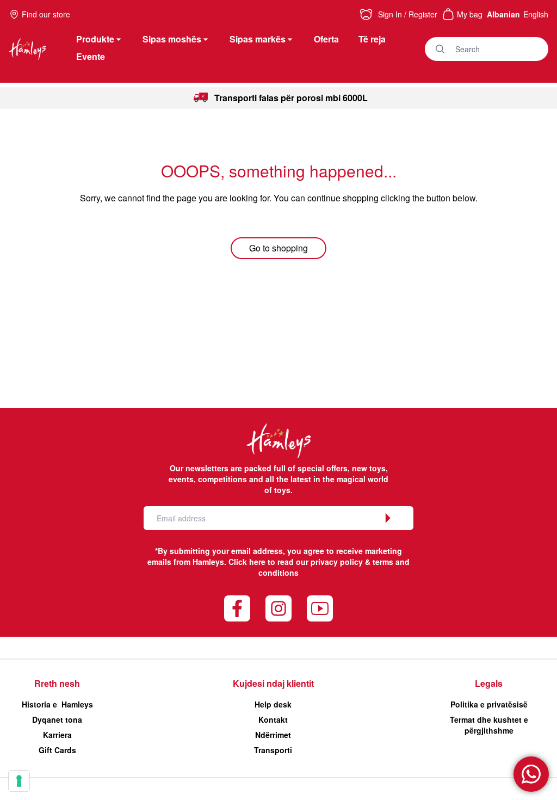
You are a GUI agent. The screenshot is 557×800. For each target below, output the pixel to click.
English (535, 14)
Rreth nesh (57, 683)
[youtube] (320, 608)
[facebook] (237, 608)
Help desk (273, 704)
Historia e (57, 704)
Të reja (372, 39)
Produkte (95, 39)
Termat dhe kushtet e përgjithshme (489, 725)
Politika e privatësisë (489, 704)
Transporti (273, 749)
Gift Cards (57, 749)
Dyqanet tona (57, 719)
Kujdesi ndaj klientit (273, 683)
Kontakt (273, 719)
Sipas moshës (172, 39)
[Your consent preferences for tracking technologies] (19, 781)
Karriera (57, 734)
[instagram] (278, 608)
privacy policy (337, 561)
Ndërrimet (273, 734)
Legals (489, 683)
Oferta (326, 39)
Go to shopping (278, 248)
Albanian (503, 14)
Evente (90, 56)
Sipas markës (258, 39)
